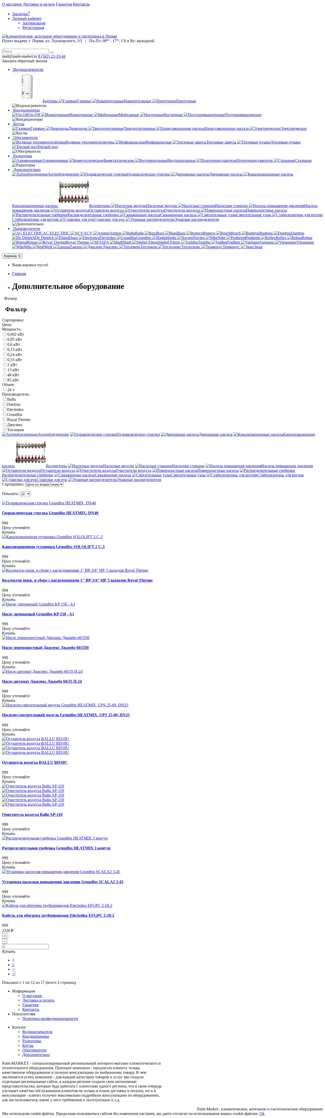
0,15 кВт (14, 349)
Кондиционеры (26, 110)
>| (13, 974)
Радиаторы (22, 156)
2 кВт (12, 365)
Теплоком (15, 430)
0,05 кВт (14, 339)
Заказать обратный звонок (24, 61)
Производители (26, 228)
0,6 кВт (13, 344)
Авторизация (33, 23)
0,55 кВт (14, 360)
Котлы (18, 124)
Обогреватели (25, 137)
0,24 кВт (14, 354)
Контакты (81, 4)
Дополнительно (26, 169)
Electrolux (15, 409)
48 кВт (13, 375)
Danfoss (13, 404)
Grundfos (14, 414)
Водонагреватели (27, 69)
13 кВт (13, 370)
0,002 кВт (15, 334)
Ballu (11, 399)
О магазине (12, 4)
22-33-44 (52, 56)
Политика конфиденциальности (50, 1018)
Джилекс (15, 425)
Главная (19, 273)
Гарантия (64, 4)
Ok (262, 1113)
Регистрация (33, 27)
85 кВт (13, 380)
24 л (10, 389)
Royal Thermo (18, 419)
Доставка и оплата (39, 4)
